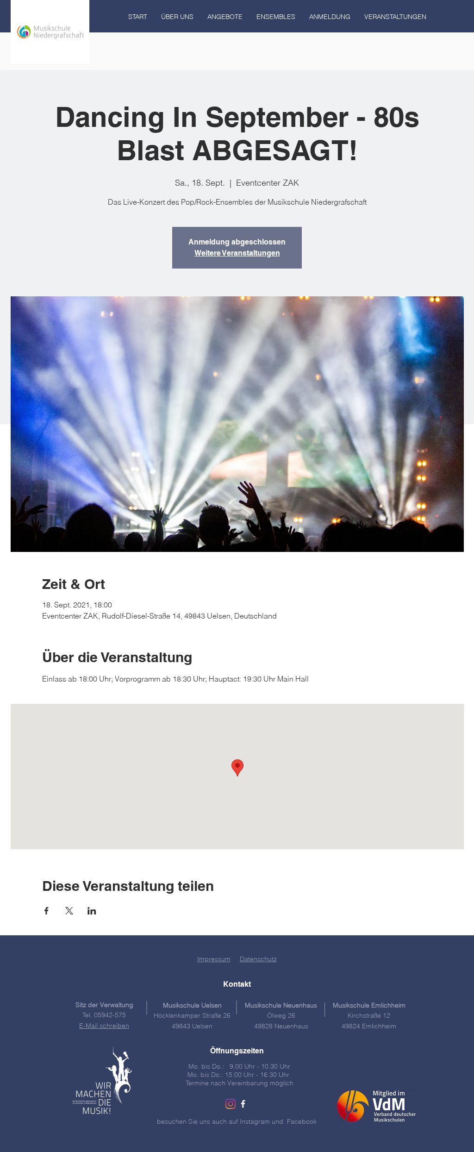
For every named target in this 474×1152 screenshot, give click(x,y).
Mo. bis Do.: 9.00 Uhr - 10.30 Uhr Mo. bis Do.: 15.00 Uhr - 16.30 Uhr (239, 1070)
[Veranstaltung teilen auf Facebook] (46, 910)
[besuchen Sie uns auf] (243, 1104)
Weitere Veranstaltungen (237, 253)
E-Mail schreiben (104, 1025)
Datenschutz (258, 959)
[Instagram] (230, 1104)
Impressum (214, 959)
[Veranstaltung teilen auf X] (69, 910)
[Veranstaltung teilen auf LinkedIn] (91, 910)
